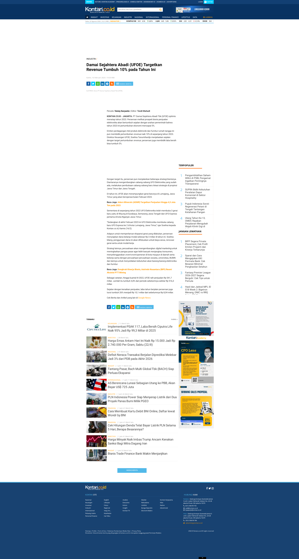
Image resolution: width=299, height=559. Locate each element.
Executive (126, 503)
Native (162, 505)
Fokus (106, 505)
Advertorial (164, 508)
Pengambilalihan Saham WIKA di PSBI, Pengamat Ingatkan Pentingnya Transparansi (198, 179)
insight (94, 17)
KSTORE (98, 2)
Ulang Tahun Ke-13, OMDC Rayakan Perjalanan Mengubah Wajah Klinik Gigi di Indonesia (196, 224)
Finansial (112, 408)
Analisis (125, 500)
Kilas (161, 503)
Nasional (139, 17)
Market (143, 500)
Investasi (104, 17)
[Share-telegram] (107, 84)
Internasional (152, 17)
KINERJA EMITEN (136, 2)
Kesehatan (107, 513)
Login (200, 2)
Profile (94, 531)
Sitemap (88, 531)
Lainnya (209, 17)
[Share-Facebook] (88, 84)
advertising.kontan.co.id (193, 523)
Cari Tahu (107, 516)
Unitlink (144, 505)
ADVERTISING (171, 2)
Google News (144, 297)
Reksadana (145, 503)
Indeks (174, 319)
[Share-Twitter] (93, 84)
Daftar (210, 2)
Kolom (125, 505)
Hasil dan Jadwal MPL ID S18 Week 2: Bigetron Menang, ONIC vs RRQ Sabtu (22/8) (198, 291)
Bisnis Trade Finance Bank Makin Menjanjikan (137, 453)
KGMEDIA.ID (161, 2)
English (106, 500)
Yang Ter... (107, 511)
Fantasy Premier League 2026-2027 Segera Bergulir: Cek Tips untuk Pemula (198, 276)
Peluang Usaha (90, 513)
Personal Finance (170, 17)
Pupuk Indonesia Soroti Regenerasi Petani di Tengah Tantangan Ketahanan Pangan (197, 208)
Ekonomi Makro (146, 511)
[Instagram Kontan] (213, 488)
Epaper (89, 2)
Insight (111, 366)
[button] (160, 10)
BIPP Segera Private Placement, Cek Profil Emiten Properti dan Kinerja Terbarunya (196, 245)
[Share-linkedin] (102, 84)
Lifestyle (186, 17)
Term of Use (102, 531)
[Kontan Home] (87, 17)
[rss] (112, 84)
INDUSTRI (91, 59)
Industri (128, 17)
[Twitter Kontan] (209, 488)
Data (195, 17)
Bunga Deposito (146, 508)
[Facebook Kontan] (207, 488)
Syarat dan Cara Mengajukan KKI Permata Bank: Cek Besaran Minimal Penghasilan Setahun (196, 261)
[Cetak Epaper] (192, 12)
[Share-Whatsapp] (98, 84)
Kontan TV (126, 511)
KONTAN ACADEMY (108, 2)
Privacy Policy (136, 531)
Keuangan (116, 17)
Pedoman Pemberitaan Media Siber (119, 531)
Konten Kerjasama (166, 500)
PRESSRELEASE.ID (122, 2)
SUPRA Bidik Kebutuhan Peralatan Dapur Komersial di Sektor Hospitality (197, 193)
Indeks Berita (132, 470)
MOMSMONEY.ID (149, 2)
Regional (107, 508)
